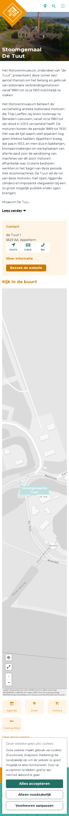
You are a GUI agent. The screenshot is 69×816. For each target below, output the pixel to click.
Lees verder (12, 210)
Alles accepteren (34, 784)
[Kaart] (45, 6)
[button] (34, 492)
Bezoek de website (26, 268)
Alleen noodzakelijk (34, 794)
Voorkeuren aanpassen (34, 805)
